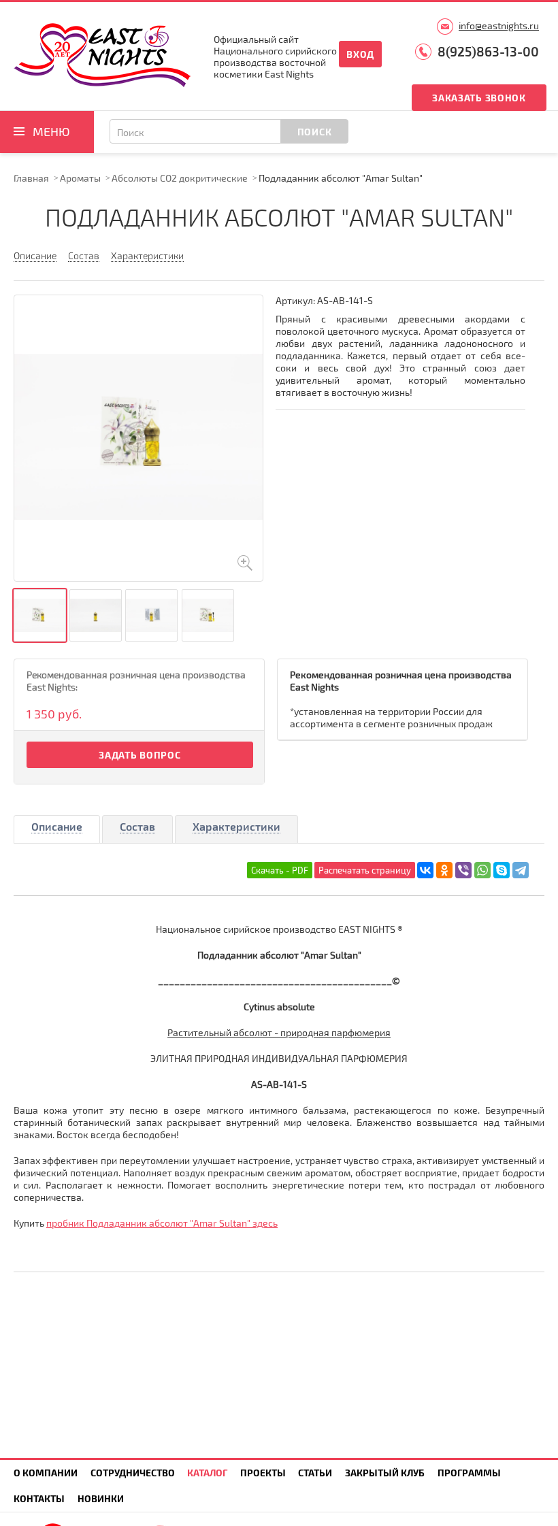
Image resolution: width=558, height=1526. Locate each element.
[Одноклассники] (444, 870)
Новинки (101, 1498)
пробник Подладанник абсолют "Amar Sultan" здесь (162, 1223)
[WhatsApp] (482, 870)
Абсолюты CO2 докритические (180, 178)
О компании (46, 1472)
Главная (31, 178)
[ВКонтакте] (425, 870)
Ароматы (80, 178)
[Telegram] (520, 870)
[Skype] (501, 870)
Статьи (315, 1472)
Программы (469, 1472)
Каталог (207, 1472)
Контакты (39, 1498)
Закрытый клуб (385, 1472)
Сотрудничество (133, 1472)
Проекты (263, 1472)
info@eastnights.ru (499, 25)
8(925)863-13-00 (488, 51)
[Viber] (463, 870)
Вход (360, 54)
